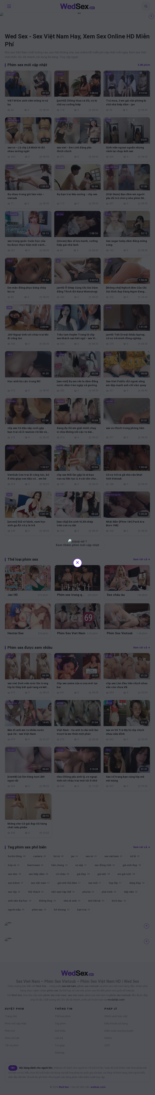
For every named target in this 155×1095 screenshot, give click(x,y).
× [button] (77, 562)
